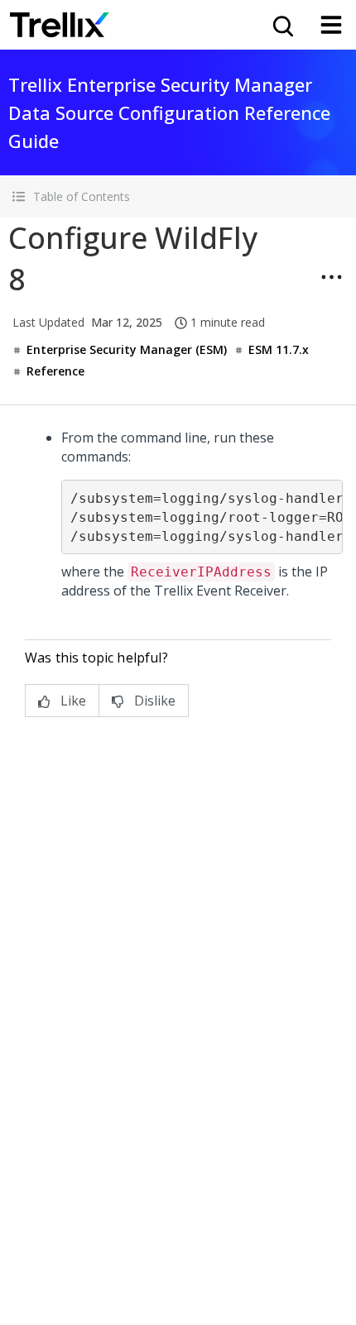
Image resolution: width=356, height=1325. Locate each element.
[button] (178, 196)
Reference (55, 371)
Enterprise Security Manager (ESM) (126, 349)
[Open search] (281, 24)
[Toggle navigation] (331, 24)
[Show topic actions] (331, 277)
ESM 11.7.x (278, 349)
